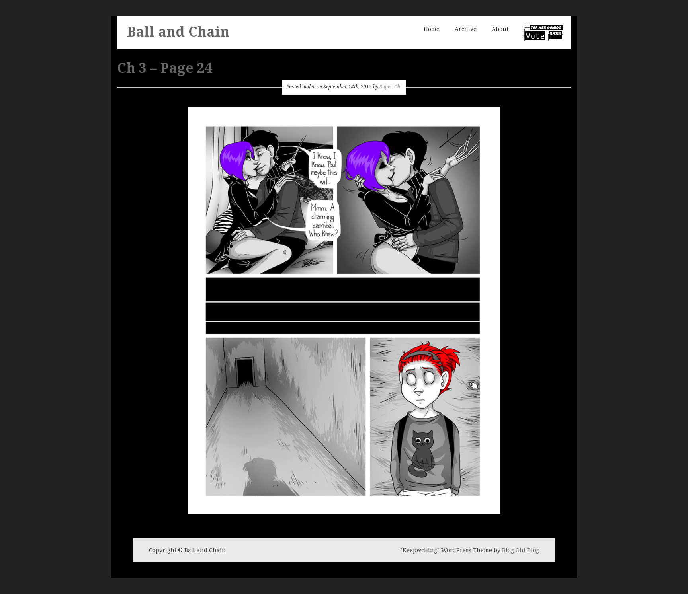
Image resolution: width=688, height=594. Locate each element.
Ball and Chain (178, 32)
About (500, 29)
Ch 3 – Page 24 (164, 68)
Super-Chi (390, 87)
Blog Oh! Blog (520, 550)
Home (432, 29)
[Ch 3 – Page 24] (344, 309)
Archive (466, 29)
